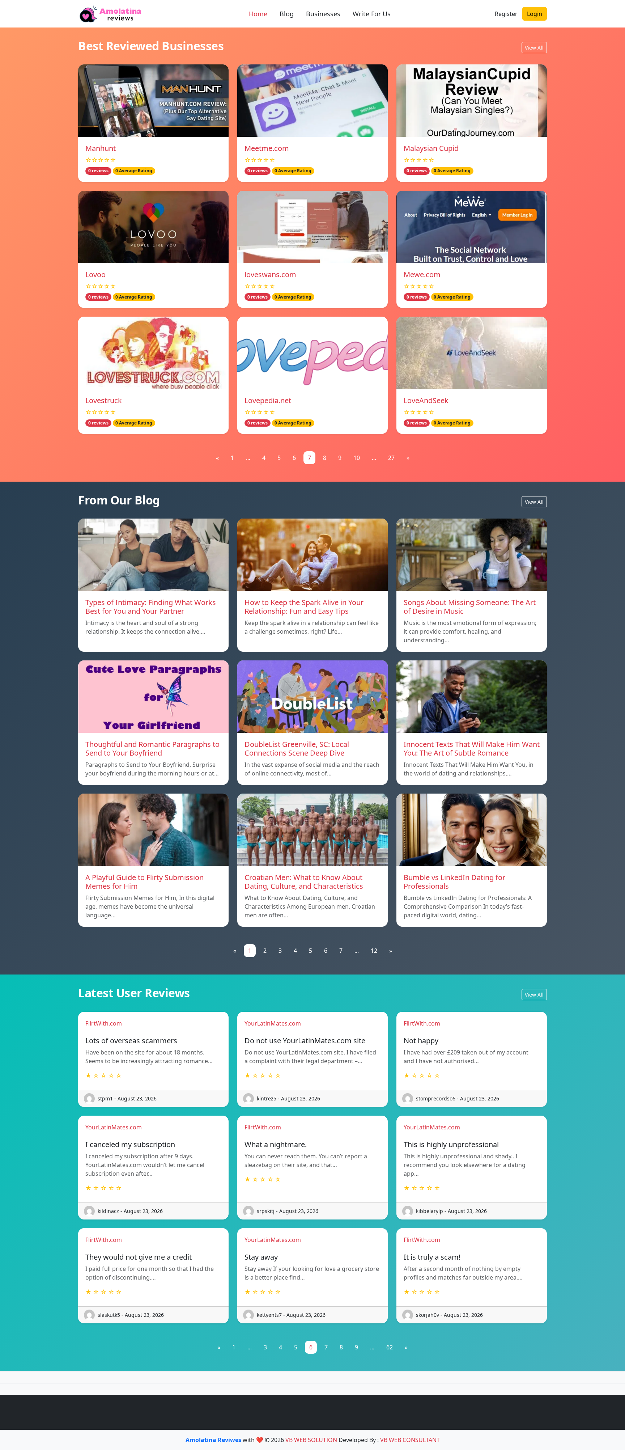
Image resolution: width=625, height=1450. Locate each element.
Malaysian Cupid (431, 148)
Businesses (323, 13)
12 (374, 951)
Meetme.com (267, 148)
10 (356, 458)
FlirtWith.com (103, 1023)
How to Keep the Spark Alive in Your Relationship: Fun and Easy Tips (304, 606)
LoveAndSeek (426, 400)
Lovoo (95, 274)
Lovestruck (103, 400)
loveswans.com (270, 274)
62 (389, 1347)
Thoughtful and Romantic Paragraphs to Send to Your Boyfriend (152, 748)
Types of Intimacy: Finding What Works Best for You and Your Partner (150, 606)
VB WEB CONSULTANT (410, 1440)
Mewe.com (422, 274)
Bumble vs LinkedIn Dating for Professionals (454, 881)
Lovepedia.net (268, 400)
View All (534, 47)
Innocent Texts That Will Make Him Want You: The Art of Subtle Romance (472, 748)
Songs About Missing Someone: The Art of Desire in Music (470, 606)
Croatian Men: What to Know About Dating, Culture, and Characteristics (304, 881)
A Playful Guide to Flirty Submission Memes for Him (144, 881)
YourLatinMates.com (273, 1023)
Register (506, 14)
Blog (287, 13)
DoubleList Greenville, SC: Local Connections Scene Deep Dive (297, 748)
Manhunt (100, 148)
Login (534, 14)
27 (391, 458)
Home (258, 13)
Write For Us (372, 13)
